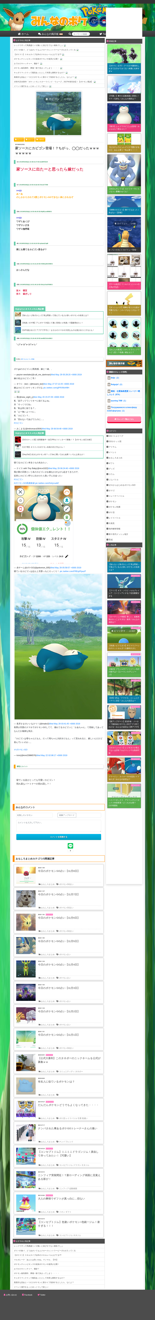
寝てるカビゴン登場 (27, 359)
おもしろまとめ (48, 884)
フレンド (69, 1142)
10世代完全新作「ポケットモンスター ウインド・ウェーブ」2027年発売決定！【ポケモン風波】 (53, 82)
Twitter (42, 1295)
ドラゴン (77, 1165)
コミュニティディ (67, 1071)
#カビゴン (18, 423)
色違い (85, 1118)
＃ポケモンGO (20, 750)
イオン (62, 1212)
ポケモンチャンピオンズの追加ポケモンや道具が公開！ (36, 59)
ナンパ (62, 1142)
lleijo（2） (115, 378)
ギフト (68, 1212)
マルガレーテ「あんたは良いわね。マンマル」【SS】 (36, 1260)
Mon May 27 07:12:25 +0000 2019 (58, 384)
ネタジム (85, 1165)
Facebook (28, 1295)
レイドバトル (71, 1118)
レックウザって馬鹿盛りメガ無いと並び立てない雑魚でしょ (38, 45)
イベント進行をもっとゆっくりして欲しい (31, 86)
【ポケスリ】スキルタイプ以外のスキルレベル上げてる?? (37, 54)
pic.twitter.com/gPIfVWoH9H (56, 388)
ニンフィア (64, 1188)
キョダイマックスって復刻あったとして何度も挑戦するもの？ (39, 73)
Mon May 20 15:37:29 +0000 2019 (48, 397)
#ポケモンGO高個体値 (24, 483)
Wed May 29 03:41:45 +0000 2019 (64, 724)
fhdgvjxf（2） (117, 384)
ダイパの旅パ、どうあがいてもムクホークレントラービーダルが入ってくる (45, 50)
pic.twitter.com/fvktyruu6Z (47, 483)
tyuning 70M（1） (119, 401)
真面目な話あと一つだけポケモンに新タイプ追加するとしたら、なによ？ (44, 77)
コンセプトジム (66, 1165)
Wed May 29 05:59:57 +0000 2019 (65, 568)
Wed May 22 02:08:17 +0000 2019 (51, 755)
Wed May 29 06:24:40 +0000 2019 (63, 468)
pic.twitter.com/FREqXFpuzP (73, 571)
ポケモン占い (65, 954)
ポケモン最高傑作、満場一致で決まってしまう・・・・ (36, 68)
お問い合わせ (11, 1295)
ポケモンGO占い (66, 884)
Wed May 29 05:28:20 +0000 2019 (66, 374)
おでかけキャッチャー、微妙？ (26, 63)
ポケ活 (62, 1118)
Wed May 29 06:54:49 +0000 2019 (57, 429)
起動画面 (73, 1188)
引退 (79, 1118)
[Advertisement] (124, 23)
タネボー (79, 1071)
